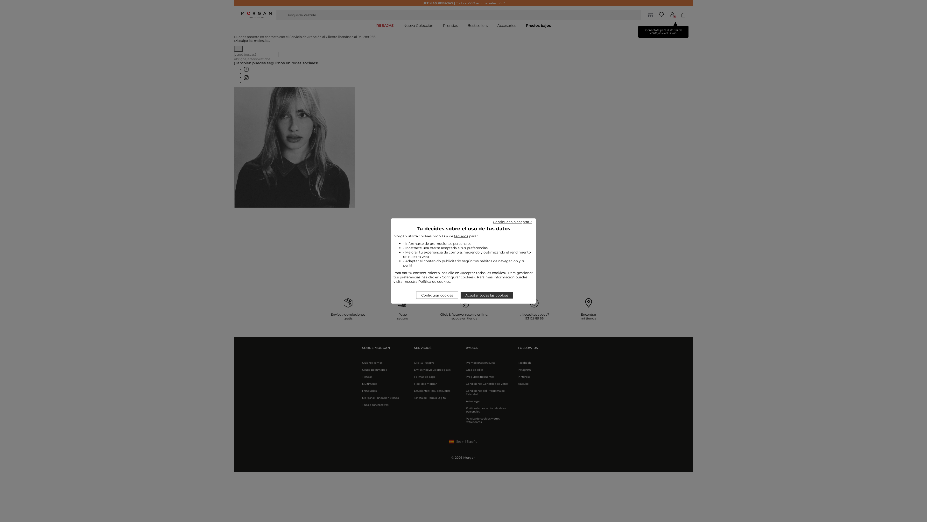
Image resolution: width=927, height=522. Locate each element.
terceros (461, 236)
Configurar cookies (437, 295)
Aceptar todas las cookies (486, 295)
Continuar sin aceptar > (512, 222)
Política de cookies (434, 281)
